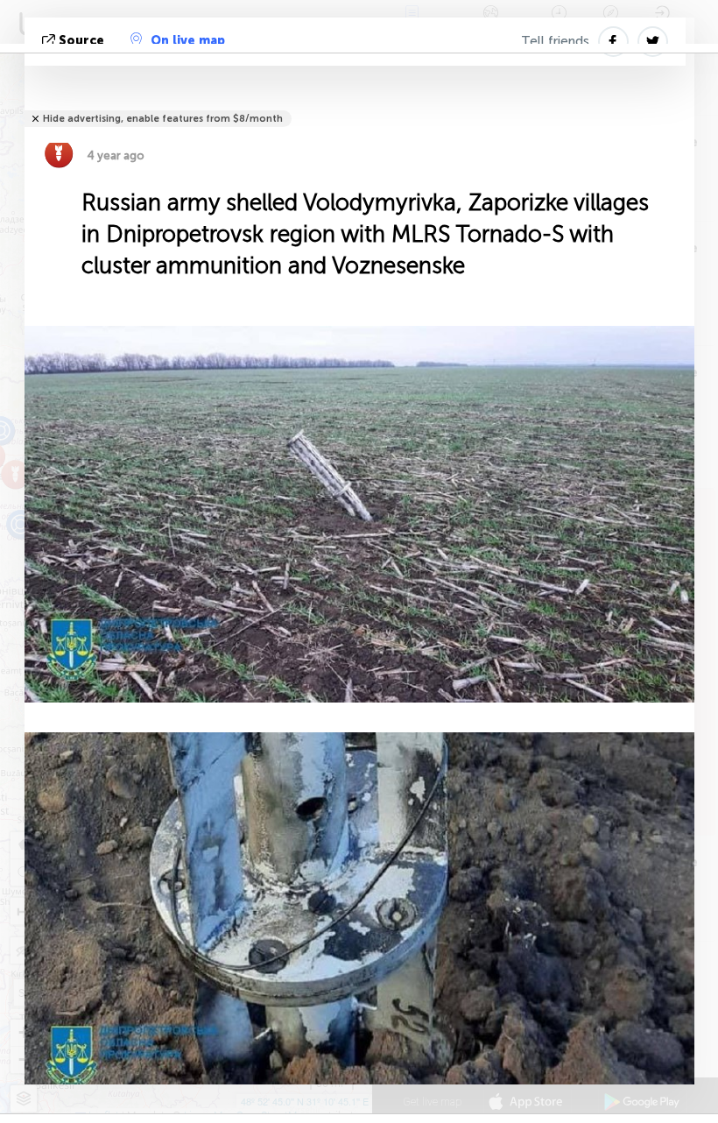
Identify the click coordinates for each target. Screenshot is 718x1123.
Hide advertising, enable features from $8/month (163, 118)
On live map (188, 40)
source (81, 40)
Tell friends (555, 41)
